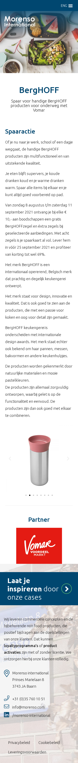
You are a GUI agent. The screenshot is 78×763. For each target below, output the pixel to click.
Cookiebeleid (49, 742)
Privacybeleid (19, 742)
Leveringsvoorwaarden (27, 752)
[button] (70, 5)
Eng (64, 5)
